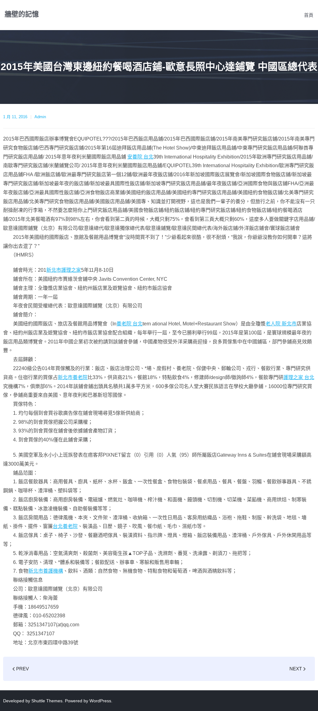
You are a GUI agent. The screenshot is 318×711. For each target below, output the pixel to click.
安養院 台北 (140, 156)
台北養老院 (65, 526)
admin (40, 116)
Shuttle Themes (46, 700)
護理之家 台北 (298, 377)
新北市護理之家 (63, 270)
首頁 (308, 15)
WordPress (100, 700)
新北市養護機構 (45, 571)
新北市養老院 (73, 377)
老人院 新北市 (281, 323)
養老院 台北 (129, 323)
